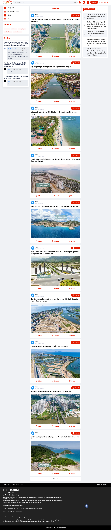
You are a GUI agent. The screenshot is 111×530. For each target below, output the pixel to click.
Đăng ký (94, 2)
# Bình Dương (8, 31)
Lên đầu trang (101, 484)
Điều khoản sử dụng (15, 484)
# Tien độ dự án (17, 31)
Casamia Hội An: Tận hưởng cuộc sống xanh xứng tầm (49, 346)
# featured (7, 28)
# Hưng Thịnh (21, 28)
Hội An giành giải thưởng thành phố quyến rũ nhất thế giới (51, 67)
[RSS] (80, 2)
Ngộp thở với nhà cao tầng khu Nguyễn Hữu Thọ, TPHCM (51, 391)
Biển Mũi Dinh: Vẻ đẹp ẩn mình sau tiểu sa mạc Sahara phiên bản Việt (55, 206)
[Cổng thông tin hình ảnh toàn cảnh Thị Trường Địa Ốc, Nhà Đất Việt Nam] (7, 2)
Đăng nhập (103, 2)
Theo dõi (76, 15)
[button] (72, 56)
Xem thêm (55, 478)
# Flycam (14, 28)
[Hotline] (87, 2)
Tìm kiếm (75, 2)
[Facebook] (84, 2)
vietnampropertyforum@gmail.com (14, 511)
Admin (36, 14)
